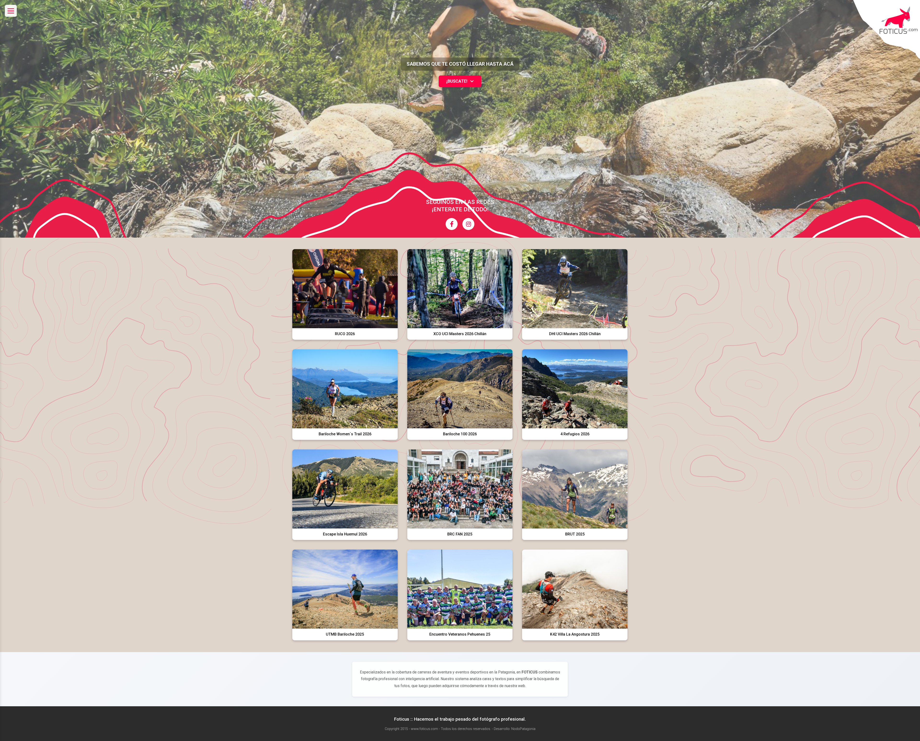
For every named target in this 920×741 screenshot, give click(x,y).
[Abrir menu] (11, 11)
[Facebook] (452, 224)
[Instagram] (468, 224)
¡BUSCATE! (457, 81)
